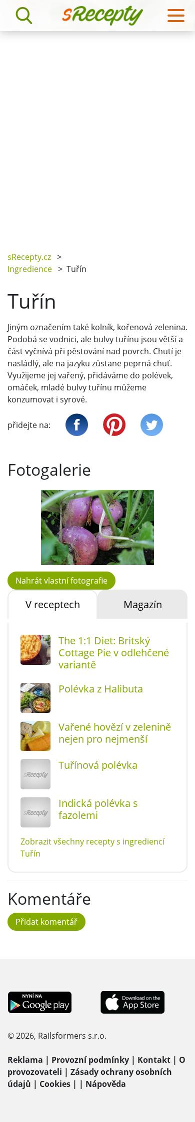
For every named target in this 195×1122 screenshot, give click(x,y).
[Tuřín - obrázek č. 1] (98, 527)
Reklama (25, 1059)
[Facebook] (77, 424)
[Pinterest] (114, 424)
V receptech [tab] (53, 604)
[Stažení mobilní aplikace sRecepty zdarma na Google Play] (40, 1001)
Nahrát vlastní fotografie (62, 580)
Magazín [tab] (143, 604)
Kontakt (154, 1059)
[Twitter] (151, 424)
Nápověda (106, 1083)
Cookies (55, 1083)
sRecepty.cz (29, 256)
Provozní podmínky (90, 1059)
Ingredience (30, 268)
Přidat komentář (47, 921)
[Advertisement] (97, 134)
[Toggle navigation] (176, 15)
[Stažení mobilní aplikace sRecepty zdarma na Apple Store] (132, 1001)
